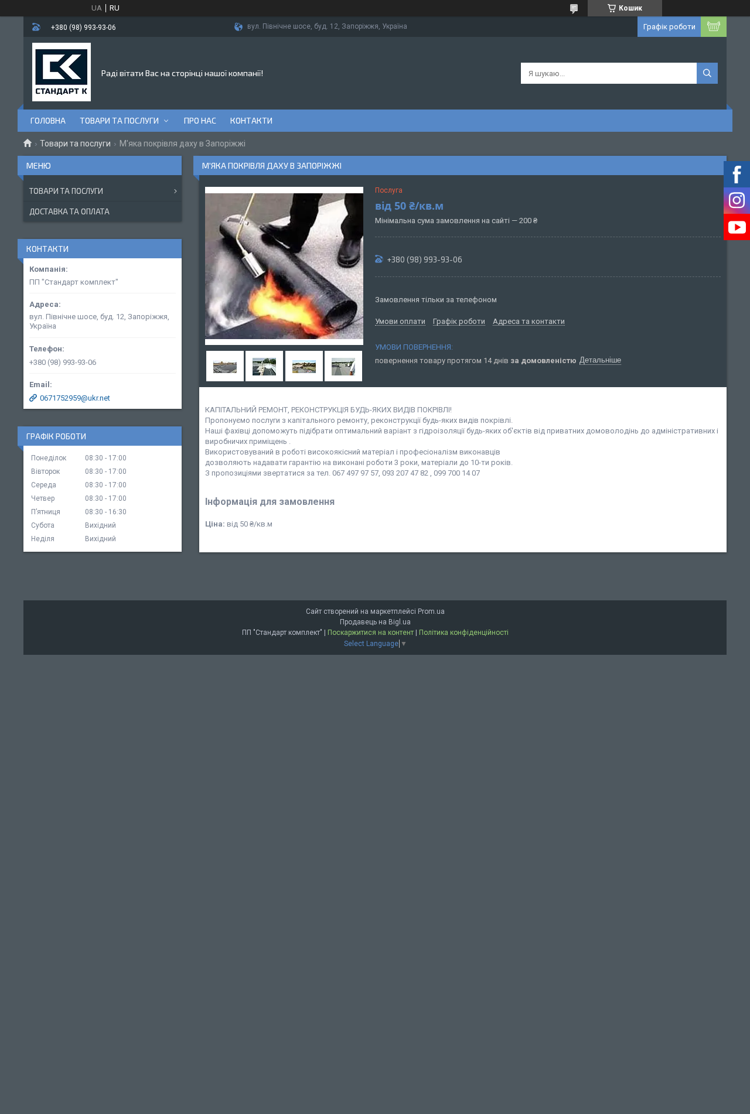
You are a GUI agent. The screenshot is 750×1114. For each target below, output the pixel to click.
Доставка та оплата (69, 211)
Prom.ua (431, 611)
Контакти (251, 120)
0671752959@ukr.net (75, 398)
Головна (48, 120)
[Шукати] (707, 73)
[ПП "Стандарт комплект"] (61, 72)
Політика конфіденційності (464, 632)
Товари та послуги (119, 120)
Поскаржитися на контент (371, 632)
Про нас (200, 120)
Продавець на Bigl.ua (375, 622)
